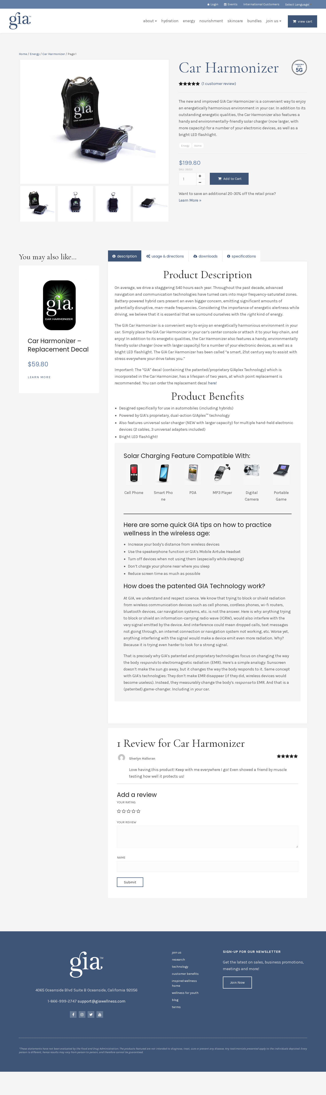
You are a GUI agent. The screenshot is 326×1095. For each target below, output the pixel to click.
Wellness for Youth (185, 993)
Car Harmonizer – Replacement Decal (58, 345)
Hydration (170, 20)
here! (212, 383)
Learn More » (190, 200)
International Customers (261, 4)
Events (233, 4)
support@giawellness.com (102, 1001)
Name (121, 857)
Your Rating (126, 802)
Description (126, 256)
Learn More (39, 377)
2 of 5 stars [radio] (124, 811)
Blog (175, 1000)
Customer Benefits (185, 974)
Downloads (208, 256)
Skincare (235, 20)
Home (23, 54)
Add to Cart (232, 179)
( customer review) (218, 83)
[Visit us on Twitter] (91, 1014)
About (148, 20)
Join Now (237, 982)
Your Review (126, 822)
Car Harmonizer (53, 54)
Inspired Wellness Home (184, 983)
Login (214, 4)
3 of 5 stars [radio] (129, 811)
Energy (189, 20)
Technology (180, 967)
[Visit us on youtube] (99, 1014)
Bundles (254, 20)
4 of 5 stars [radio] (134, 811)
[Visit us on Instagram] (82, 1014)
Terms (176, 1007)
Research (178, 959)
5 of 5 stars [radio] (138, 811)
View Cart (305, 21)
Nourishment (211, 20)
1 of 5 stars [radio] (119, 811)
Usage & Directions (167, 256)
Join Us (272, 20)
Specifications (243, 256)
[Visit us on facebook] (73, 1014)
